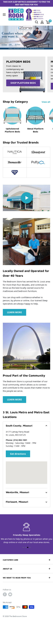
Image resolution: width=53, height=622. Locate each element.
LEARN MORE (14, 312)
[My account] (42, 22)
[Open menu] (4, 14)
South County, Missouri (19, 425)
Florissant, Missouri (17, 501)
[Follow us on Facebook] (5, 594)
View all (46, 101)
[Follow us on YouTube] (10, 594)
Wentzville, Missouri (17, 492)
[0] (48, 22)
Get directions (18, 453)
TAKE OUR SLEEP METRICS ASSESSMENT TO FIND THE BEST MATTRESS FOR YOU (26, 3)
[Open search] (36, 22)
